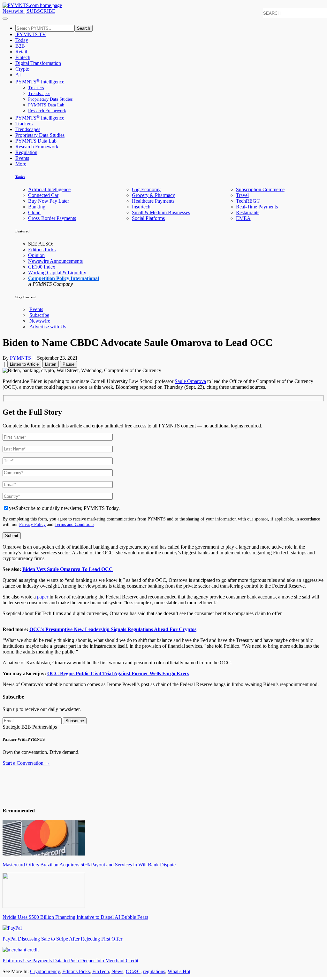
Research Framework (47, 110)
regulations (154, 971)
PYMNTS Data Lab (46, 105)
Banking (36, 206)
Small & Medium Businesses (161, 212)
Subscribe (39, 315)
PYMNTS (20, 358)
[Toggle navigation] (5, 19)
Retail (21, 51)
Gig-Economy (146, 189)
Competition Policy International (63, 278)
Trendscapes (39, 93)
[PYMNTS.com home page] (32, 5)
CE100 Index (41, 267)
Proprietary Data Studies (50, 99)
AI (18, 74)
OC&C (133, 971)
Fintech (22, 57)
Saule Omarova (190, 381)
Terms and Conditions (74, 524)
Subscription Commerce (260, 189)
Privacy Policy (32, 524)
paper (42, 596)
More (21, 164)
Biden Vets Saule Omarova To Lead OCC (67, 569)
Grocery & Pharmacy (153, 195)
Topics (20, 177)
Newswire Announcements (55, 261)
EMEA (243, 218)
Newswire (13, 11)
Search (83, 28)
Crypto (22, 69)
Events (22, 158)
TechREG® (248, 201)
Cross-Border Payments (52, 218)
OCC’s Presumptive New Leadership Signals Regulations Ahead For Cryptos (112, 629)
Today (21, 40)
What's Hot (179, 971)
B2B (20, 46)
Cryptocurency (45, 971)
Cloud (34, 212)
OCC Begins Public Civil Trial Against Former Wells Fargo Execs (118, 673)
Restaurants (247, 212)
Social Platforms (148, 218)
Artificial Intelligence (49, 189)
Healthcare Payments (153, 201)
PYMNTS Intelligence (39, 81)
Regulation (26, 152)
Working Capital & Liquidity (57, 272)
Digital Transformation (38, 63)
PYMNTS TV (30, 34)
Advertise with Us (47, 326)
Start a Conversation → (26, 763)
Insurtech (141, 206)
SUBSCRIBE (41, 11)
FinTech (100, 971)
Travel (242, 195)
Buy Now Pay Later (48, 201)
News (117, 971)
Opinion (36, 255)
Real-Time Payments (257, 206)
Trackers (36, 87)
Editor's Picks (42, 249)
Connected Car (43, 195)
